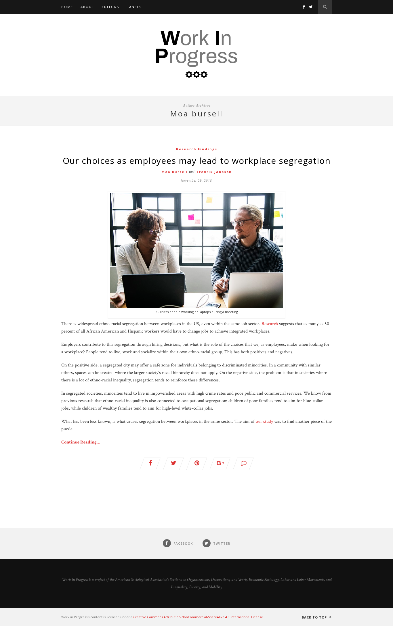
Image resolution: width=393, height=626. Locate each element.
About (87, 7)
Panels (134, 7)
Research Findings (196, 149)
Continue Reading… (80, 442)
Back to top (315, 617)
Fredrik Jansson (214, 172)
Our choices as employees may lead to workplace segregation (197, 160)
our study (264, 421)
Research (270, 324)
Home (67, 7)
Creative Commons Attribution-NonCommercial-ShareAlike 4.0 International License (198, 617)
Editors (110, 7)
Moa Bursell (174, 172)
